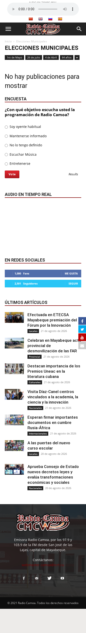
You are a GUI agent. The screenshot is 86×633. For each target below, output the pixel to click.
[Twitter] (49, 578)
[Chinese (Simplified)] (30, 19)
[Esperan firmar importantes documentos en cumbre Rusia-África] (14, 420)
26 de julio (33, 57)
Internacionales (38, 433)
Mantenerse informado (28, 136)
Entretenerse (19, 163)
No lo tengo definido (25, 145)
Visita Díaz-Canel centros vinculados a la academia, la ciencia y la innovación (52, 397)
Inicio (8, 41)
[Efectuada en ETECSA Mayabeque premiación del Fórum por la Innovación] (14, 317)
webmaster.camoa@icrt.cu (43, 565)
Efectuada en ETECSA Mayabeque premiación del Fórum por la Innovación (52, 320)
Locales (33, 331)
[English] (40, 19)
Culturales (35, 382)
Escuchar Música (23, 154)
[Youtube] (62, 578)
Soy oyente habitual (25, 126)
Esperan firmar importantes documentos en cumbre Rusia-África (52, 422)
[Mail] (36, 578)
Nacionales (35, 408)
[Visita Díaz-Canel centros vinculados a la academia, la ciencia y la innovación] (14, 394)
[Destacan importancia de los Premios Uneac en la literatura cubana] (14, 368)
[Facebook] (23, 578)
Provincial (34, 356)
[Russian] (50, 19)
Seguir (73, 283)
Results (73, 174)
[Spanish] (60, 19)
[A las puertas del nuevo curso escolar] (14, 445)
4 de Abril (51, 57)
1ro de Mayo (14, 57)
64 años (66, 57)
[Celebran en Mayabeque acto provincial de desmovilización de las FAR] (14, 343)
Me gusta (71, 273)
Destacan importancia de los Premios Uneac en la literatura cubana (53, 371)
